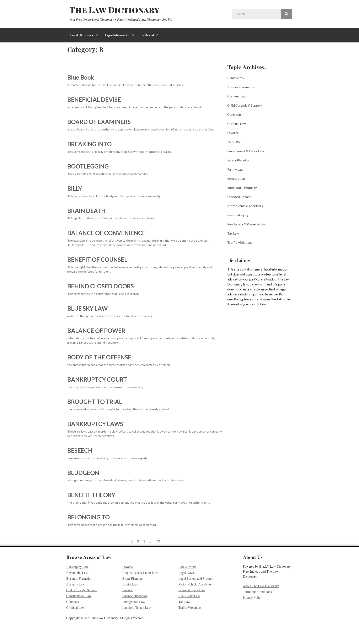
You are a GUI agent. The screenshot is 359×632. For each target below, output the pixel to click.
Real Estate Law (189, 596)
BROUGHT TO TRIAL (94, 401)
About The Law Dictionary (261, 586)
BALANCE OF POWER (96, 330)
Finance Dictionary (135, 596)
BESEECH (79, 450)
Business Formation (241, 87)
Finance (127, 590)
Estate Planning (238, 160)
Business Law (236, 96)
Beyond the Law (77, 572)
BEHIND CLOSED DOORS (100, 286)
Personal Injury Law (191, 590)
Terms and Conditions (257, 591)
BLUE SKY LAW (87, 308)
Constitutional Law (78, 596)
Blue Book (80, 77)
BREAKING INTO (89, 144)
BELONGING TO (88, 517)
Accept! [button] (338, 624)
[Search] (286, 14)
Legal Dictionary (82, 35)
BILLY (74, 188)
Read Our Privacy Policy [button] (143, 624)
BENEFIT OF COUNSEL (97, 259)
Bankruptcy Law (77, 566)
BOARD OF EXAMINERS (99, 121)
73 (158, 541)
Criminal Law (236, 123)
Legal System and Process (195, 578)
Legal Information (117, 35)
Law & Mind (187, 566)
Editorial (147, 35)
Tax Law (233, 233)
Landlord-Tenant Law (136, 607)
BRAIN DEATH (86, 210)
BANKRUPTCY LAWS (95, 423)
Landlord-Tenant (239, 197)
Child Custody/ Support (81, 590)
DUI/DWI (234, 142)
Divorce (233, 133)
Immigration (236, 178)
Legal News (186, 572)
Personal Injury (237, 215)
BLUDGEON (83, 472)
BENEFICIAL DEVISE (94, 99)
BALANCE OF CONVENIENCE (106, 232)
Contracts (234, 114)
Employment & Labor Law (245, 151)
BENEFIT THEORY (91, 494)
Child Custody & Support (244, 105)
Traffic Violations (239, 242)
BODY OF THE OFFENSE (99, 357)
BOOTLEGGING (88, 166)
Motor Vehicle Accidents (245, 206)
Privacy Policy (252, 597)
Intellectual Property (242, 187)
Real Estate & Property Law (246, 224)
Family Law (235, 169)
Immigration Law (133, 601)
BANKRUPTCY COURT (97, 379)
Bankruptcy (235, 78)
